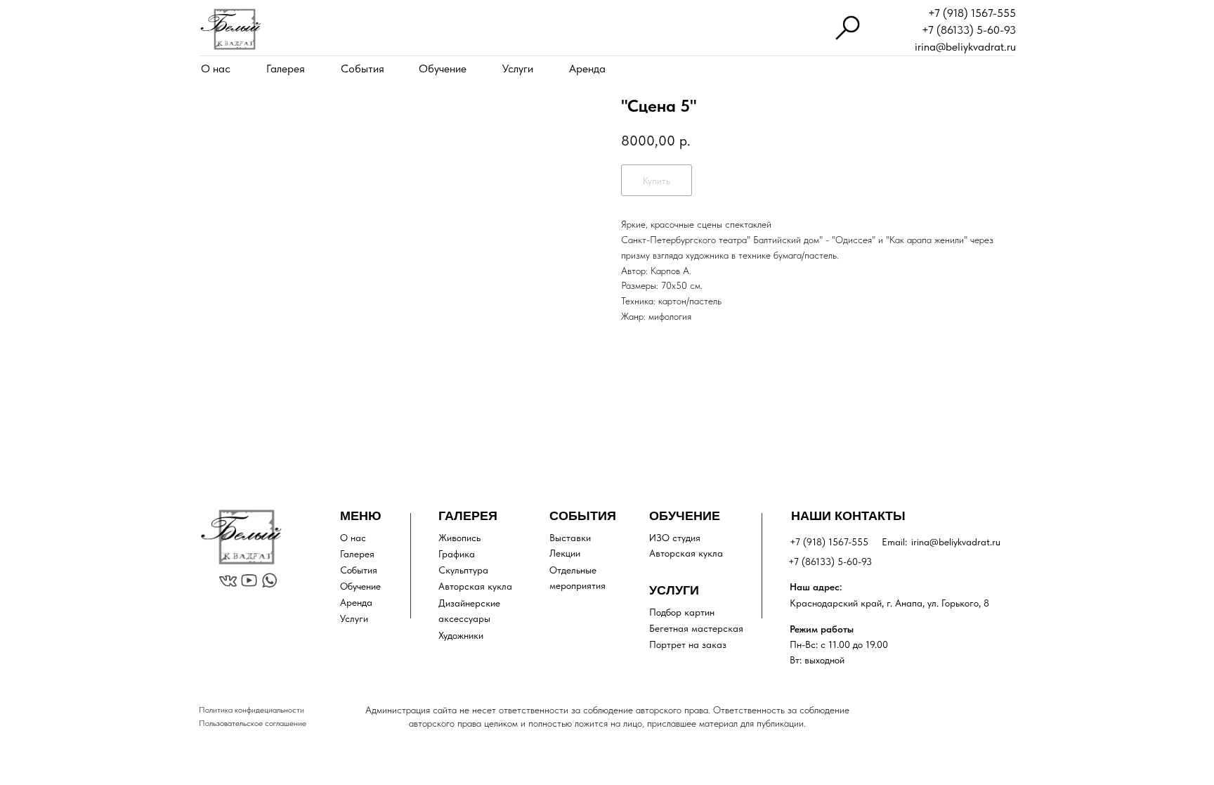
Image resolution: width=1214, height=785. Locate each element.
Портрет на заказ (687, 644)
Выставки (570, 537)
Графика (456, 553)
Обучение (442, 68)
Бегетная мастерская (696, 628)
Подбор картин (681, 612)
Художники (460, 635)
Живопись (459, 537)
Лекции (564, 553)
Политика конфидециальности (251, 710)
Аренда (587, 68)
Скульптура (463, 570)
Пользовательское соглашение (252, 723)
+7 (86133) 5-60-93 (969, 30)
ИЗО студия (674, 537)
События (362, 68)
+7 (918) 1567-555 (972, 13)
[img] (230, 29)
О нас (215, 68)
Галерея (285, 68)
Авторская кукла (475, 586)
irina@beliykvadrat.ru (965, 46)
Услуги (517, 68)
